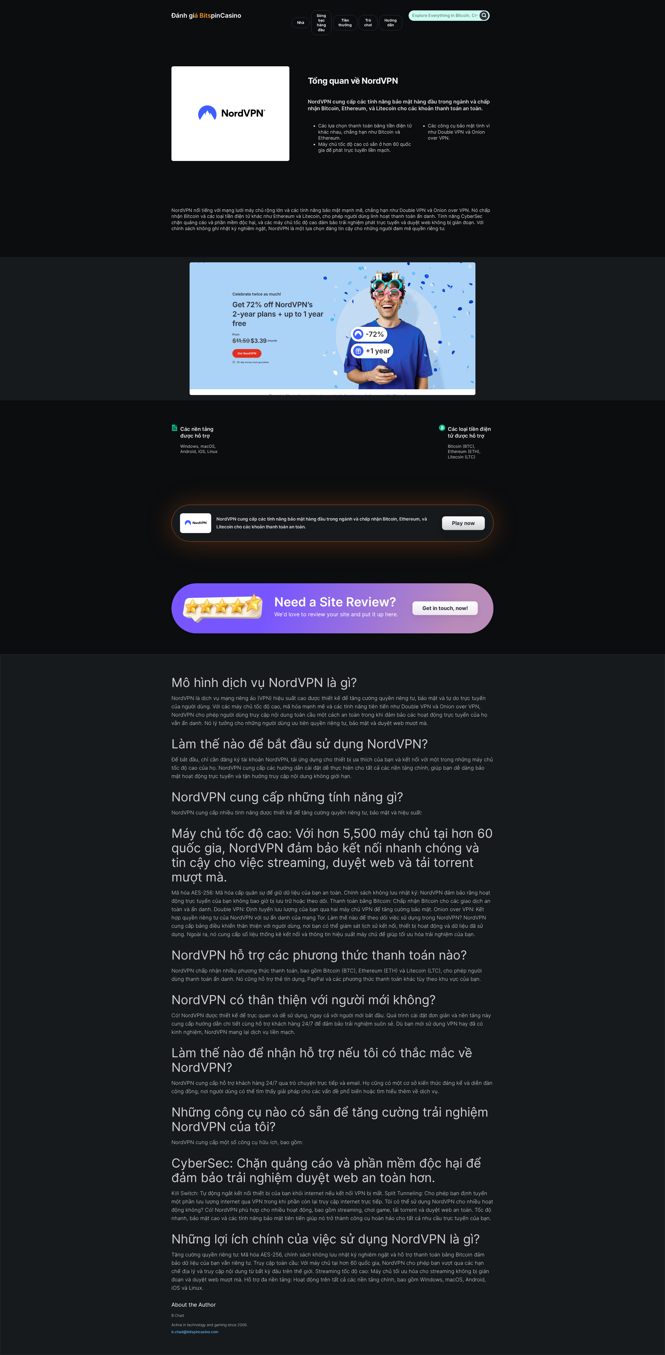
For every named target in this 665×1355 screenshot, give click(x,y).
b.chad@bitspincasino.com (194, 1332)
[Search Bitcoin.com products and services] (484, 15)
